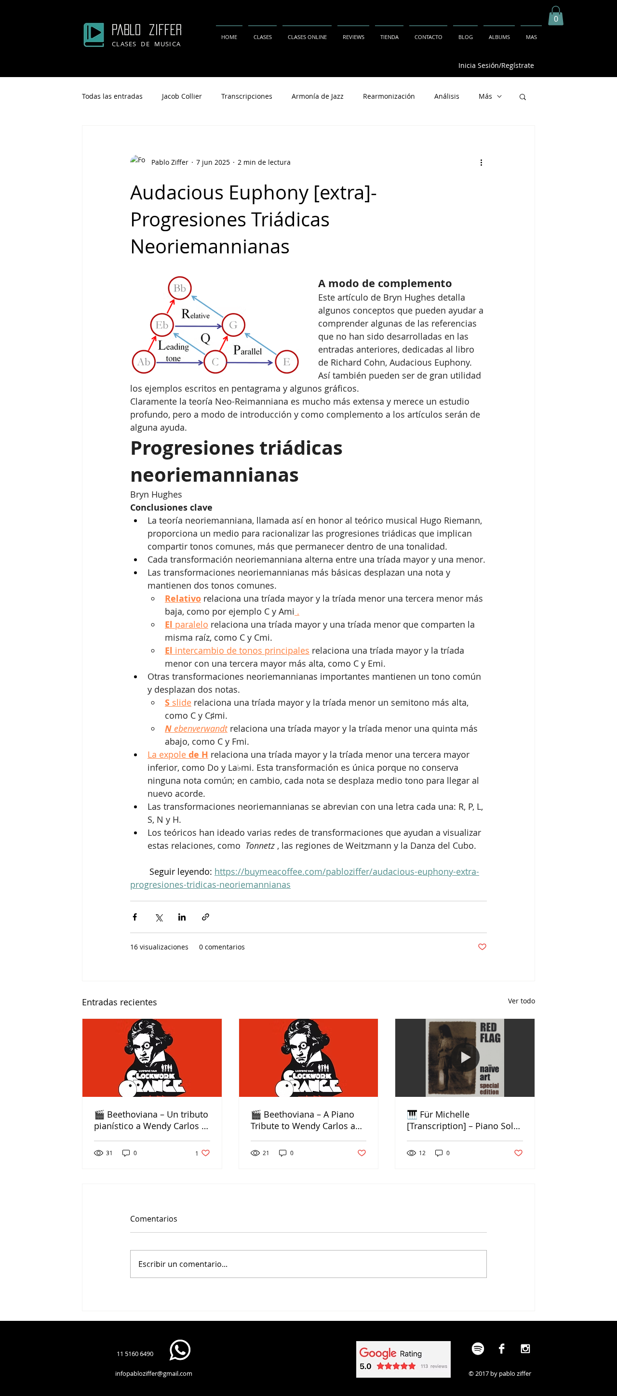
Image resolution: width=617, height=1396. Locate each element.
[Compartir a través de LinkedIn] (182, 917)
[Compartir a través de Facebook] (134, 917)
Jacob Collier (182, 96)
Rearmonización (389, 96)
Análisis (446, 96)
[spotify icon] (478, 1348)
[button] (556, 16)
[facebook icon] (501, 1348)
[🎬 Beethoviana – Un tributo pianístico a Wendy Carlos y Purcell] (152, 1058)
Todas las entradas (112, 96)
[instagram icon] (525, 1348)
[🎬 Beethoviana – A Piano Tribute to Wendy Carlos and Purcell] (308, 1058)
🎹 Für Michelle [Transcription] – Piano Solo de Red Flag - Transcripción (463, 1120)
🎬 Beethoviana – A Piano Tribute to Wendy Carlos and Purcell (308, 1120)
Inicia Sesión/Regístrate (496, 65)
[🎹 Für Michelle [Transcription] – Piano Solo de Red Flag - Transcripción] (465, 1058)
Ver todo (521, 1000)
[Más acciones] (481, 162)
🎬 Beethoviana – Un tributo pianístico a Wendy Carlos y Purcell (151, 1120)
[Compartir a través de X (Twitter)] (158, 917)
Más (485, 96)
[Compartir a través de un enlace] (205, 917)
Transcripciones (246, 96)
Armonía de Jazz (318, 96)
